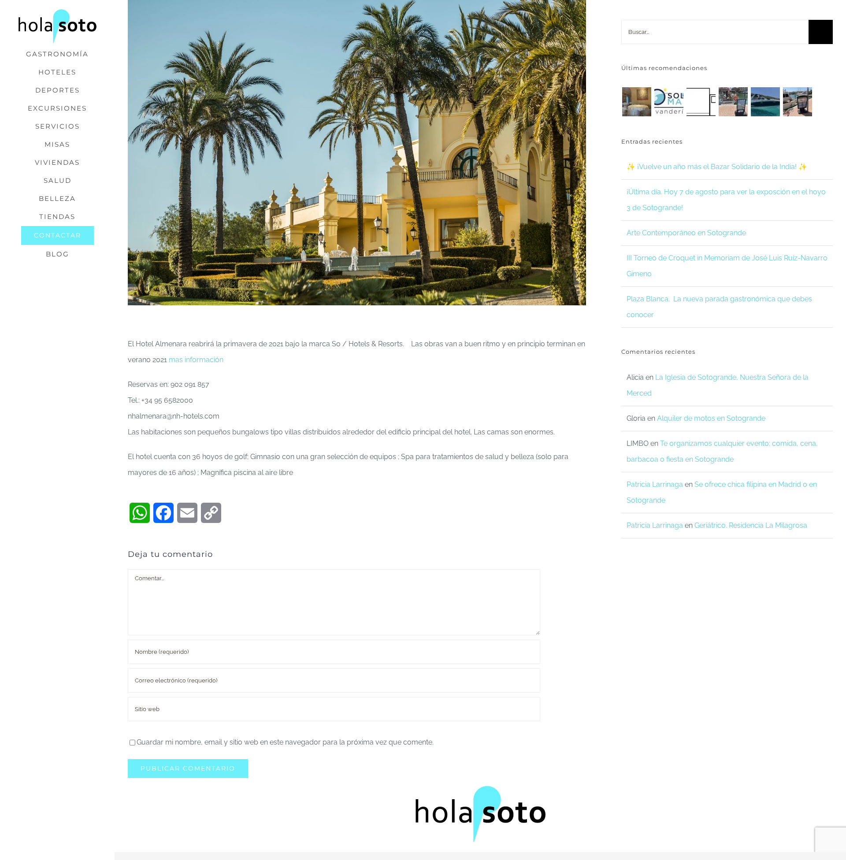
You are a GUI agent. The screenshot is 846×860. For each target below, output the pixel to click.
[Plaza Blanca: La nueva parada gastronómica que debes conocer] (636, 102)
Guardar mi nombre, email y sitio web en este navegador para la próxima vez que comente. (285, 742)
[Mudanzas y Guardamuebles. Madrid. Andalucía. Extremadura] (701, 102)
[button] (57, 272)
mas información (196, 360)
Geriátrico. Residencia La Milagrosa (750, 525)
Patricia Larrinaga (655, 484)
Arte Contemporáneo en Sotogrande (686, 233)
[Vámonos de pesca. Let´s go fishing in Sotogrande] (797, 102)
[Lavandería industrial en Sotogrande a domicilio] (668, 102)
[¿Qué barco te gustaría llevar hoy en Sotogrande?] (765, 102)
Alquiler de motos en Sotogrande (711, 418)
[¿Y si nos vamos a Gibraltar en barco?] (733, 102)
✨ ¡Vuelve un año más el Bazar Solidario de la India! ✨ (717, 167)
